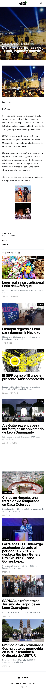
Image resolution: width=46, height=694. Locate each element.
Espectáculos (10, 43)
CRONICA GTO (16, 683)
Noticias (25, 43)
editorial (4, 443)
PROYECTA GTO (29, 683)
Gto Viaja (5, 244)
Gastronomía (7, 493)
